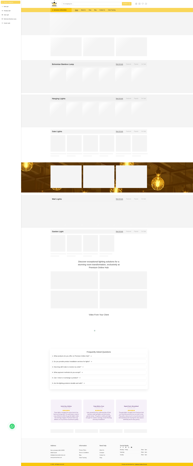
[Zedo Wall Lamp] (58, 211)
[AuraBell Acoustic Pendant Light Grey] (74, 110)
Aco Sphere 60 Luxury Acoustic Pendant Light (63, 121)
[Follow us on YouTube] (131, 447)
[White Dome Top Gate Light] (58, 143)
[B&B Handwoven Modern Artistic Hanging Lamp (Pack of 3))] (107, 76)
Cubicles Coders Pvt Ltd (141, 464)
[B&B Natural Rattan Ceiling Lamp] (139, 76)
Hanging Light (7, 10)
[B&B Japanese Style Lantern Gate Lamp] (139, 143)
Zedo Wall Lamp (55, 221)
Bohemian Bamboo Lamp (10, 19)
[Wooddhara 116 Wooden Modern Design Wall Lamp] (90, 211)
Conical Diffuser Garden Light (75, 254)
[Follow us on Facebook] (123, 447)
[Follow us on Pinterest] (125, 447)
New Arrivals (119, 64)
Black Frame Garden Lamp (58, 254)
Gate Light (6, 14)
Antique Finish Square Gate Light (92, 154)
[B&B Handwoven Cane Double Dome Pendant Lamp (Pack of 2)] (90, 76)
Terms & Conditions (84, 452)
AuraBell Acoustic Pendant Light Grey (77, 121)
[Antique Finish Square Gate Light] (90, 143)
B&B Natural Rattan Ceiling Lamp (141, 86)
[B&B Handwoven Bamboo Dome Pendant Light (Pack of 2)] (74, 76)
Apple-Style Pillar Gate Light (124, 154)
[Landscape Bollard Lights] (90, 243)
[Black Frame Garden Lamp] (58, 243)
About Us (83, 10)
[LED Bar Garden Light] (107, 243)
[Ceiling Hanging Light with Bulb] (107, 110)
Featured (128, 64)
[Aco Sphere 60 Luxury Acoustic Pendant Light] (58, 110)
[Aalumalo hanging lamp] (58, 76)
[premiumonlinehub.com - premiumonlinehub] (54, 4)
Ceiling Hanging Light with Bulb (108, 121)
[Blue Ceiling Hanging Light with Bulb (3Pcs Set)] (90, 110)
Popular (136, 64)
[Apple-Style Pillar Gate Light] (123, 143)
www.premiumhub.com (56, 457)
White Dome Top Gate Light (58, 154)
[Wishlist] (63, 70)
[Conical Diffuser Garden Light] (74, 243)
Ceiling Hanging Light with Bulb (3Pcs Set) (144, 121)
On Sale (143, 64)
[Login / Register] (136, 4)
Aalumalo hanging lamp (57, 86)
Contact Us (102, 10)
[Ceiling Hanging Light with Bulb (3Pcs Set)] (139, 110)
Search (125, 3)
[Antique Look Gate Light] (107, 143)
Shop (90, 10)
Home (76, 10)
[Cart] (139, 4)
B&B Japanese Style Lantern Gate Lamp (143, 154)
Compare (102, 452)
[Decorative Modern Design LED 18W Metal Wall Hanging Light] (74, 211)
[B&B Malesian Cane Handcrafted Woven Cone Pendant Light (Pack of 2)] (123, 76)
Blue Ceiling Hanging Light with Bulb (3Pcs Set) (96, 121)
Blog (95, 10)
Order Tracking (111, 10)
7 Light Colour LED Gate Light (75, 154)
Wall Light (6, 6)
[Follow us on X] (120, 447)
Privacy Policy (82, 450)
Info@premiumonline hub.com (58, 455)
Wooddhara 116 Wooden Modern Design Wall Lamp (97, 221)
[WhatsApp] (12, 426)
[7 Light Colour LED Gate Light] (74, 143)
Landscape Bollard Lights (90, 254)
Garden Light (7, 23)
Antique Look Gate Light (106, 154)
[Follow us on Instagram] (128, 447)
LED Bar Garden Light (106, 254)
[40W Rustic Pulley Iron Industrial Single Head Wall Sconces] (107, 211)
